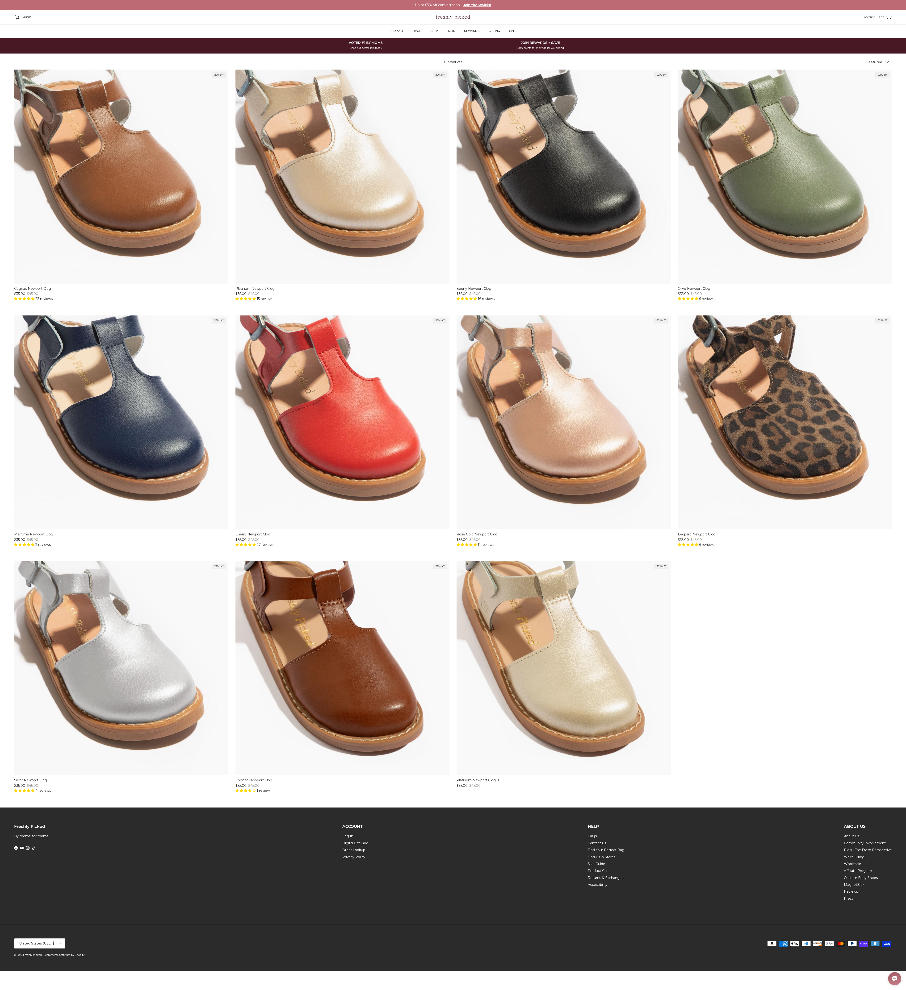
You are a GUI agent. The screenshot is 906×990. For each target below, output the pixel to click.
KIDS (451, 31)
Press (848, 898)
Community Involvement (865, 843)
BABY (434, 31)
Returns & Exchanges (605, 878)
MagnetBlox (854, 884)
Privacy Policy (353, 857)
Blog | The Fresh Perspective (868, 850)
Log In (347, 836)
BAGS (417, 31)
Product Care (599, 871)
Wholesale (852, 864)
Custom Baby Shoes (861, 878)
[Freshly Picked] (453, 17)
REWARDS (471, 31)
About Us (851, 836)
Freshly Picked (32, 955)
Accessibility (597, 884)
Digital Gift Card (355, 843)
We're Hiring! (854, 857)
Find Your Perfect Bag (606, 850)
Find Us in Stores (601, 857)
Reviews (851, 891)
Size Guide (596, 864)
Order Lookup (353, 850)
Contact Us (597, 843)
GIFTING (494, 31)
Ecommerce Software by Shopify (64, 955)
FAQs (592, 836)
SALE (513, 31)
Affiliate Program (858, 871)
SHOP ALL (397, 31)
